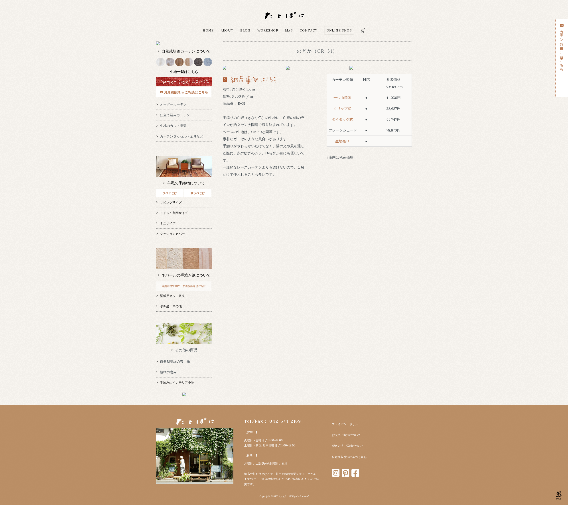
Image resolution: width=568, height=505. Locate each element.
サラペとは (198, 193)
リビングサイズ (171, 202)
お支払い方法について (346, 435)
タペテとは (170, 193)
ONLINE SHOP (339, 30)
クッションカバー (172, 234)
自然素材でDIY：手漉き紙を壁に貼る (184, 286)
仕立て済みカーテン (175, 115)
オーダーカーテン (173, 104)
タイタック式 (342, 119)
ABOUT (227, 30)
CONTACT (309, 30)
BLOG (245, 30)
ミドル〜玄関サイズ (174, 213)
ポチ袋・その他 (171, 306)
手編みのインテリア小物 (177, 383)
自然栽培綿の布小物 (175, 361)
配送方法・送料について (348, 446)
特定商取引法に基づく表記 (349, 457)
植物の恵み (168, 372)
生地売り (342, 141)
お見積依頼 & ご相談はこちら (185, 92)
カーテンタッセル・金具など (181, 136)
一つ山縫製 (342, 97)
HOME (208, 30)
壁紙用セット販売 (172, 296)
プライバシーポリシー (346, 424)
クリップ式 (342, 108)
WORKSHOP (267, 30)
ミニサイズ (168, 223)
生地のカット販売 (173, 126)
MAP (289, 30)
